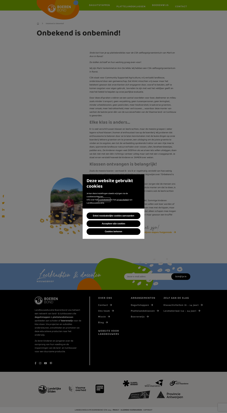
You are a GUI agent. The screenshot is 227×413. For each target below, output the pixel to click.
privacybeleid (123, 200)
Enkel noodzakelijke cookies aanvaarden (113, 215)
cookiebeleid (104, 200)
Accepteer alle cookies (113, 223)
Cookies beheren (113, 231)
